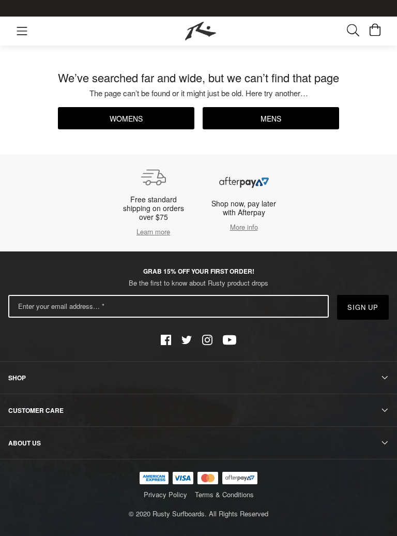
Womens (126, 118)
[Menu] (22, 31)
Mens (271, 118)
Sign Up (363, 307)
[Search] (358, 31)
